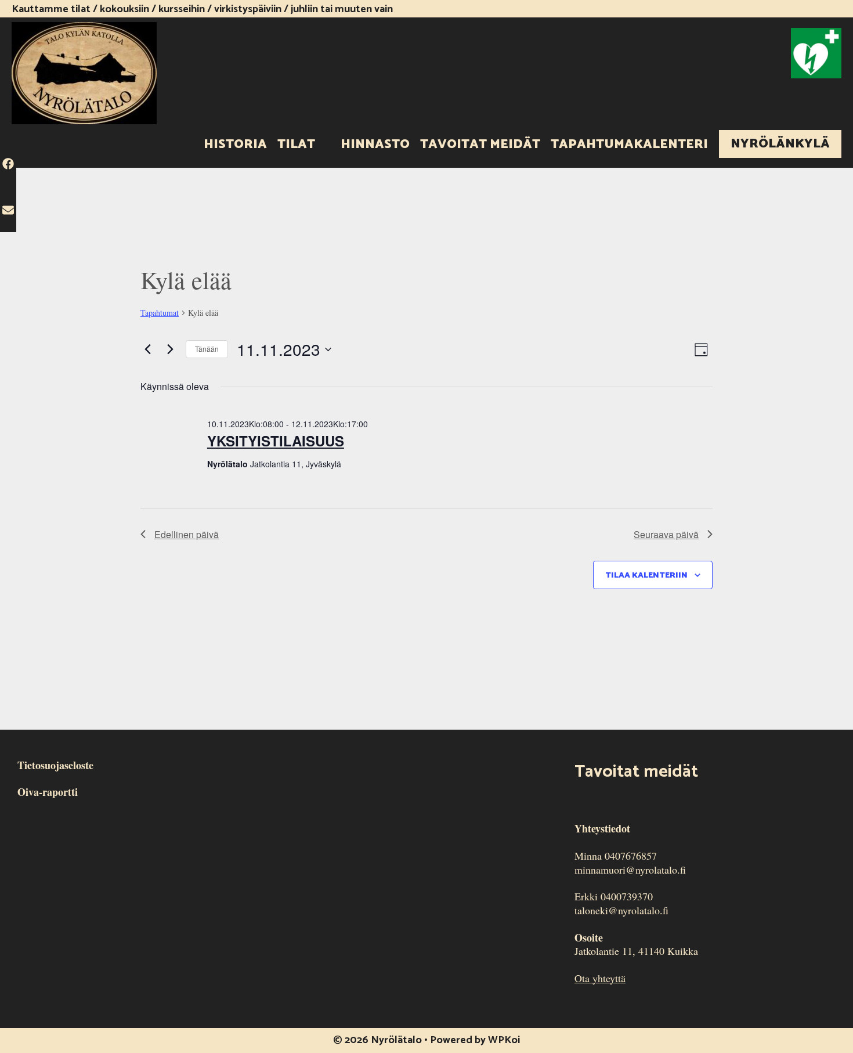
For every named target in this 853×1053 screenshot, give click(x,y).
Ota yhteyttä (600, 978)
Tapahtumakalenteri (629, 144)
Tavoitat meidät (480, 144)
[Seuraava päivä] (170, 349)
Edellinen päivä (186, 534)
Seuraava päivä (666, 534)
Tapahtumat (159, 312)
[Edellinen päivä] (147, 349)
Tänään (207, 349)
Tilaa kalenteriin (646, 575)
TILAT (296, 144)
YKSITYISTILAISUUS (275, 440)
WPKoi (504, 1040)
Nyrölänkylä (780, 144)
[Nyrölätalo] (84, 71)
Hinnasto (375, 144)
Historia (235, 144)
